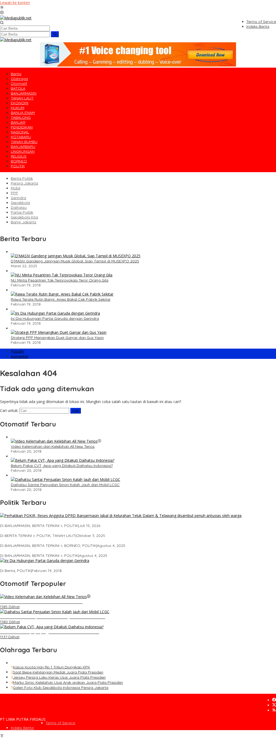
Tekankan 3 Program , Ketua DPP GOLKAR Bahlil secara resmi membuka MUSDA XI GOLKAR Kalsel (87, 550)
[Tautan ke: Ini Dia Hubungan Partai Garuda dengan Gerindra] (55, 313)
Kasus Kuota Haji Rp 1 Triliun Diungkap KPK (51, 667)
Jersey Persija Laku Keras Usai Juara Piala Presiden (59, 677)
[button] (55, 34)
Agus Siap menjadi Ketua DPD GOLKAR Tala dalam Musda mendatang (63, 530)
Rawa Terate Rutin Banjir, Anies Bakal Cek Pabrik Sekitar (61, 299)
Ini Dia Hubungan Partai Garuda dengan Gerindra (55, 318)
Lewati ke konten (15, 2)
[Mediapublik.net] (16, 17)
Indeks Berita (22, 727)
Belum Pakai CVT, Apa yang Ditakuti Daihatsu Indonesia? (62, 465)
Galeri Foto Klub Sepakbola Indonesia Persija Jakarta (60, 687)
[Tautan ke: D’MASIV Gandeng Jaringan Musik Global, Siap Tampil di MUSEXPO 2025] (75, 255)
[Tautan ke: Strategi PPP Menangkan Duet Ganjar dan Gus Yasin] (58, 332)
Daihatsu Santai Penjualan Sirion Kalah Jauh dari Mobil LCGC (65, 484)
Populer (17, 351)
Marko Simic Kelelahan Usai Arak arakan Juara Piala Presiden (68, 682)
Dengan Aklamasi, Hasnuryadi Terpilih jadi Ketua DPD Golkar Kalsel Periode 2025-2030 (77, 540)
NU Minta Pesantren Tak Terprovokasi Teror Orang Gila (59, 280)
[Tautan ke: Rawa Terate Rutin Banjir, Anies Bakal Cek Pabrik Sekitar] (62, 294)
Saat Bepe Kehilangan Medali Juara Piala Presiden (58, 672)
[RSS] (274, 710)
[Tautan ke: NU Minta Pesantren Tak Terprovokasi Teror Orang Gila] (61, 274)
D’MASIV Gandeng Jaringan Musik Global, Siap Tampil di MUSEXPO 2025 (75, 261)
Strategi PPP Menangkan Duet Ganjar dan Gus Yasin (57, 337)
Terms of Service (60, 722)
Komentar (19, 356)
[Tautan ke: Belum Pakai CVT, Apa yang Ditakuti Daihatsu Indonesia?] (62, 460)
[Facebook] (274, 700)
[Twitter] (274, 705)
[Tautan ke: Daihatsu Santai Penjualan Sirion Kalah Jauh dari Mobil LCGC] (65, 479)
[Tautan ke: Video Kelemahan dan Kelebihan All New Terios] (54, 441)
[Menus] (2, 7)
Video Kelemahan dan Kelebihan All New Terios (53, 446)
